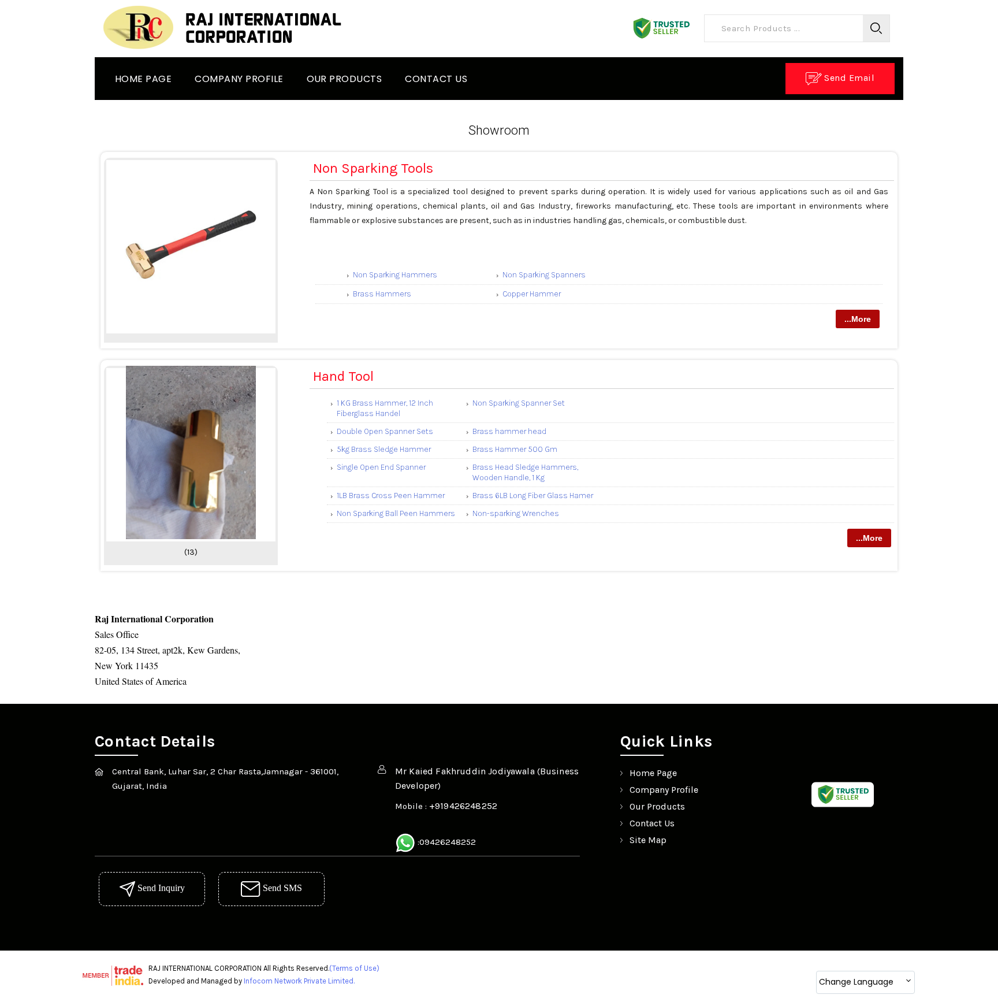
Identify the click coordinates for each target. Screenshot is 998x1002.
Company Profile (239, 79)
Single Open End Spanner (381, 467)
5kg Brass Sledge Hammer (384, 449)
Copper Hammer (531, 294)
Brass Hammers (382, 294)
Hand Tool (343, 376)
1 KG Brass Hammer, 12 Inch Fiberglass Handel (385, 408)
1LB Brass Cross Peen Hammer (391, 495)
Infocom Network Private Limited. (299, 981)
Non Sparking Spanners (544, 275)
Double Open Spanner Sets (385, 431)
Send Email (848, 77)
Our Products (344, 79)
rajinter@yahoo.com (491, 820)
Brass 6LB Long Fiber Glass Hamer (532, 495)
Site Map (648, 839)
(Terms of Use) (354, 968)
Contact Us (436, 79)
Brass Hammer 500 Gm (514, 449)
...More (857, 319)
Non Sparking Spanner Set (518, 403)
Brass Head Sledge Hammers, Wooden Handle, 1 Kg (525, 472)
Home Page (143, 79)
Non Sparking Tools (373, 168)
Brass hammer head (509, 431)
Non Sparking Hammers (395, 275)
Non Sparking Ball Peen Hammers (396, 513)
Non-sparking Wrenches (515, 513)
